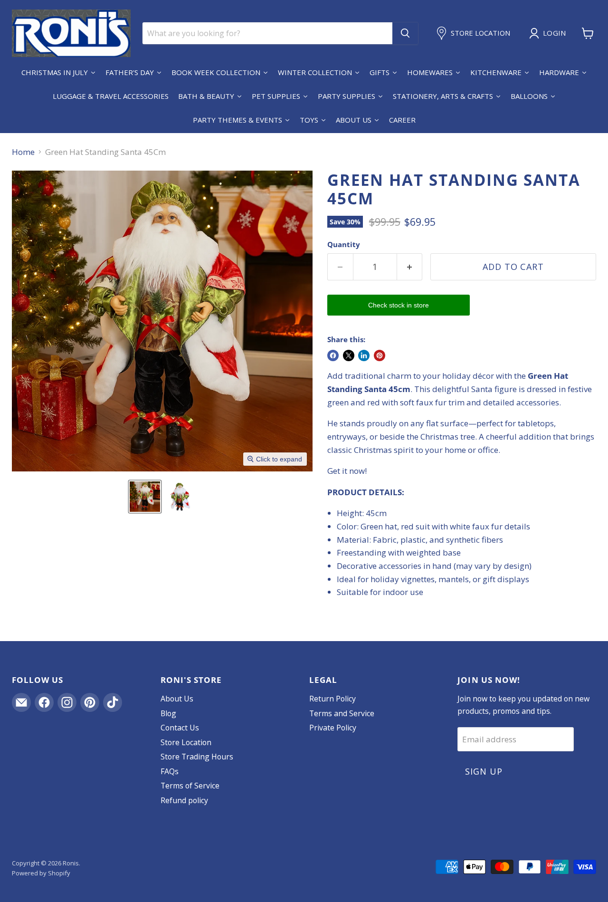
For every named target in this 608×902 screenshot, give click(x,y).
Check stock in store (398, 305)
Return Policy (332, 698)
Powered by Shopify (41, 873)
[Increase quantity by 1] (410, 266)
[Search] (405, 33)
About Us (177, 698)
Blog (168, 713)
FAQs (170, 771)
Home (23, 152)
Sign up (483, 771)
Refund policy (184, 800)
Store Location (186, 742)
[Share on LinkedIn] (364, 355)
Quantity (343, 244)
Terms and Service (341, 713)
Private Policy (332, 727)
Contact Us (180, 727)
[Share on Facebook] (333, 355)
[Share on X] (348, 355)
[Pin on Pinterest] (379, 355)
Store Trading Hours (197, 756)
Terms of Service (190, 785)
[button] (145, 496)
